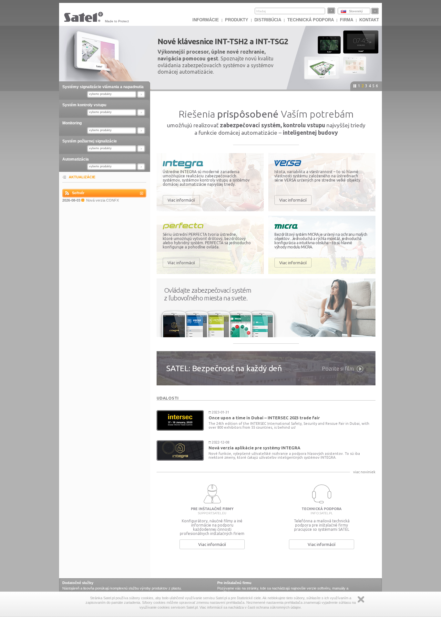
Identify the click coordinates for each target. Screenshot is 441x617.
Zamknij (361, 599)
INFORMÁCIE (205, 19)
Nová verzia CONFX (102, 200)
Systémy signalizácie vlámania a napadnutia (103, 87)
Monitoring (72, 123)
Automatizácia (75, 159)
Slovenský (356, 11)
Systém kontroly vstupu (84, 105)
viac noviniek (364, 472)
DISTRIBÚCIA (267, 19)
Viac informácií (181, 200)
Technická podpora (310, 19)
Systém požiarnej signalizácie (89, 141)
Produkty (236, 19)
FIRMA (346, 19)
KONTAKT (369, 19)
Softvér (78, 193)
